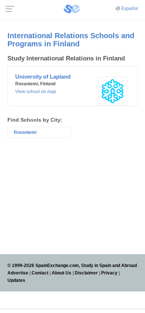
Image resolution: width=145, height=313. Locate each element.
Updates (16, 280)
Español (129, 8)
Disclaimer (86, 273)
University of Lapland (43, 76)
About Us (61, 273)
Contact (40, 273)
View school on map (35, 91)
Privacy (109, 273)
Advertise (17, 273)
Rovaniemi (25, 132)
